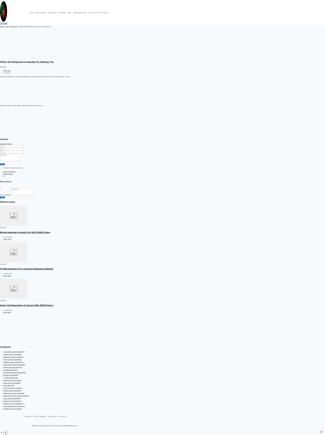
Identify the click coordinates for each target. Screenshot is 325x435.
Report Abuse (8, 174)
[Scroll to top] (1, 433)
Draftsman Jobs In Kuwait (13, 357)
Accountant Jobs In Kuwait (14, 352)
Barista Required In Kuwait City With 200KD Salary (25, 232)
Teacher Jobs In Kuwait (12, 409)
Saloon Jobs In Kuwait (12, 401)
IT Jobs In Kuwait (10, 378)
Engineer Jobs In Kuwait (13, 362)
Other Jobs (14, 26)
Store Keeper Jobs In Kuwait (14, 406)
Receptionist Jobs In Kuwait (14, 393)
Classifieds (62, 13)
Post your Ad (94, 13)
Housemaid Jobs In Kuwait (14, 372)
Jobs (7, 26)
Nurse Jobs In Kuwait (12, 383)
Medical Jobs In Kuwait (12, 380)
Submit (2, 164)
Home (32, 13)
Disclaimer (27, 416)
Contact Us (63, 416)
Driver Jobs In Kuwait (12, 359)
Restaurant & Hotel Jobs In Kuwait (16, 396)
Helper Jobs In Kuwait (12, 367)
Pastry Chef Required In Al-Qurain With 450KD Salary (26, 305)
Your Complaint (6, 195)
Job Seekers (52, 13)
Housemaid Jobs (10, 370)
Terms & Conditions (39, 416)
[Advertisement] (51, 46)
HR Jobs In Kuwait (10, 375)
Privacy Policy (52, 416)
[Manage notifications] (321, 431)
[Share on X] (4, 176)
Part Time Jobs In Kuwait (12, 388)
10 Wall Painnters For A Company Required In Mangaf (26, 269)
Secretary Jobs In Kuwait (13, 404)
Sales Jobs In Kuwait (12, 398)
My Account (104, 13)
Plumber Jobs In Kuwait (12, 391)
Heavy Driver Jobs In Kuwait (14, 365)
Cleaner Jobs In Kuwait (12, 354)
